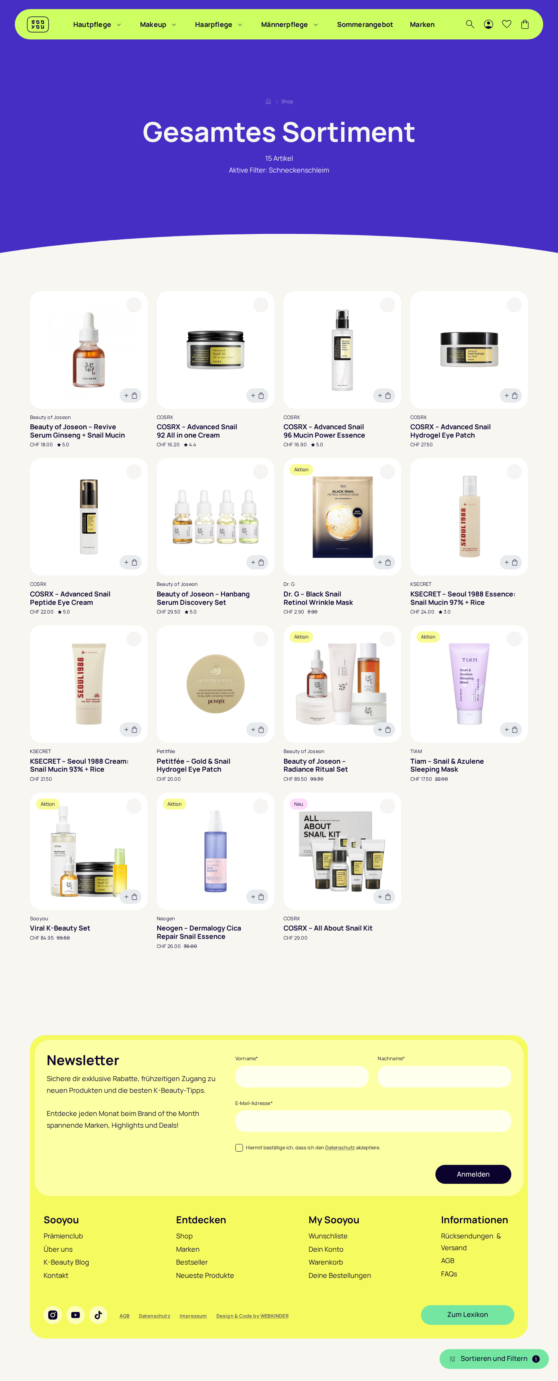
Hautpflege (92, 24)
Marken (422, 24)
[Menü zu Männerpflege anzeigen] (315, 24)
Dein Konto (326, 1249)
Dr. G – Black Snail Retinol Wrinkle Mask (318, 598)
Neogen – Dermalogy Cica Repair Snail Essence (199, 932)
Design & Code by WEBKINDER (252, 1315)
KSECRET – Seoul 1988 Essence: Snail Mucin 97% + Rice (462, 598)
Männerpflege (284, 24)
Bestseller (192, 1261)
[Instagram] (53, 1315)
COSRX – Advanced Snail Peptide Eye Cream (70, 598)
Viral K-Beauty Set (60, 928)
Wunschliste (328, 1235)
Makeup (153, 24)
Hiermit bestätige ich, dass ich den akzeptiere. (313, 1147)
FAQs (449, 1273)
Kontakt (56, 1275)
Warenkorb (326, 1261)
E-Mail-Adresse (254, 1103)
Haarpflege (213, 24)
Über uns (58, 1249)
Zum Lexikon (467, 1314)
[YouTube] (75, 1315)
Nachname (391, 1058)
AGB (447, 1260)
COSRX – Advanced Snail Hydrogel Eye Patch (450, 431)
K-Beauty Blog (66, 1261)
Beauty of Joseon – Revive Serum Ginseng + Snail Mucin (77, 431)
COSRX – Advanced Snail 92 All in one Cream (197, 431)
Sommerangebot (365, 24)
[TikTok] (98, 1315)
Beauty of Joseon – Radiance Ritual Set (316, 765)
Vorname (247, 1058)
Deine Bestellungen (340, 1275)
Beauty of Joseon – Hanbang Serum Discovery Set (203, 598)
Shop (184, 1235)
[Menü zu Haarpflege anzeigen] (239, 24)
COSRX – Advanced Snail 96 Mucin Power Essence (324, 431)
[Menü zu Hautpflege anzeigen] (118, 24)
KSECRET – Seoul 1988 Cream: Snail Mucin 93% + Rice (79, 765)
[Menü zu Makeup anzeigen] (173, 24)
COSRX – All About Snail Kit (328, 928)
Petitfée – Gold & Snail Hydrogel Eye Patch (193, 765)
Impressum (193, 1315)
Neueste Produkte (205, 1275)
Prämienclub (63, 1235)
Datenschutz (340, 1147)
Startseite (268, 101)
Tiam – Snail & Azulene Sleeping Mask (447, 765)
